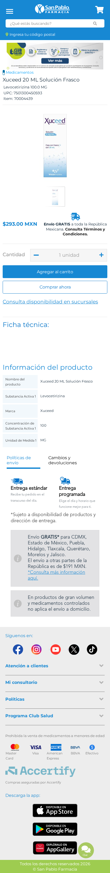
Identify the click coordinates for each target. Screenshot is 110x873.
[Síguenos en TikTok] (92, 650)
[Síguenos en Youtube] (55, 650)
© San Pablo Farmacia (55, 869)
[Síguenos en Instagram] (36, 650)
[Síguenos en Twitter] (74, 650)
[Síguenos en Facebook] (17, 650)
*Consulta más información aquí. (56, 575)
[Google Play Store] (55, 829)
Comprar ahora (55, 287)
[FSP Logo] (52, 10)
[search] (95, 23)
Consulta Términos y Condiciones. (84, 231)
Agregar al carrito (55, 271)
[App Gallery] (55, 848)
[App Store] (55, 810)
